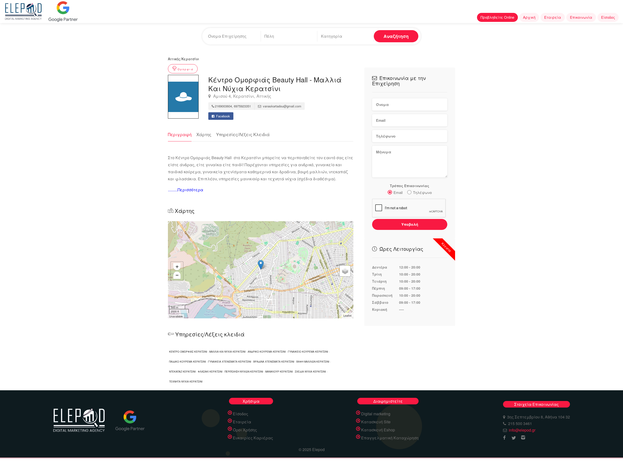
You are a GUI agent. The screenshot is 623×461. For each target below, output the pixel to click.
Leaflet (347, 315)
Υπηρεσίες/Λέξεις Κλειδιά (243, 134)
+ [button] (177, 266)
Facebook (222, 116)
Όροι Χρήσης (245, 430)
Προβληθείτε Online (497, 17)
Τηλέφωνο (422, 192)
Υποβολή (409, 224)
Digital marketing (375, 414)
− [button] (177, 275)
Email (398, 192)
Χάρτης (203, 134)
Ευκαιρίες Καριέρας (253, 438)
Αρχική (529, 17)
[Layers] (345, 271)
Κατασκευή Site (376, 422)
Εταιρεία (552, 17)
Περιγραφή (180, 134)
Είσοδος (608, 17)
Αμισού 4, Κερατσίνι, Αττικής (241, 96)
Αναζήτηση (396, 36)
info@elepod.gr (522, 430)
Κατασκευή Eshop (378, 430)
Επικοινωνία (581, 17)
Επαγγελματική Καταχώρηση (390, 438)
